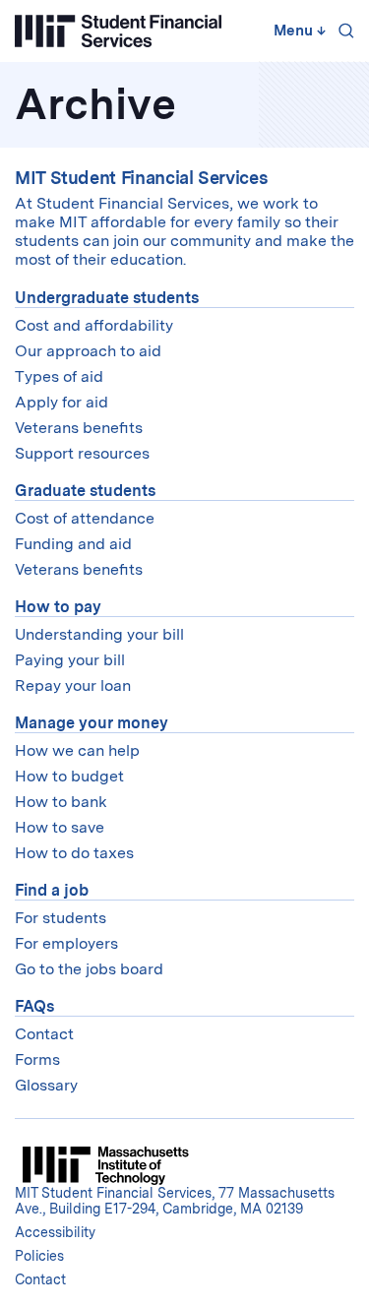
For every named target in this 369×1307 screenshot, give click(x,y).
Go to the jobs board (89, 969)
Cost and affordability (94, 325)
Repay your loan (73, 685)
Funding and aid (73, 543)
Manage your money (91, 723)
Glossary (46, 1085)
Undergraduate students (107, 297)
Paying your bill (70, 660)
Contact (44, 1034)
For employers (66, 943)
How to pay (58, 606)
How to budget (69, 776)
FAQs (34, 1006)
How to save (59, 827)
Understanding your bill (99, 634)
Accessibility (55, 1232)
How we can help (77, 750)
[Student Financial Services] (118, 31)
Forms (37, 1059)
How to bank (61, 801)
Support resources (82, 453)
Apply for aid (61, 402)
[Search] (342, 30)
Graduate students (85, 490)
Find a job (52, 890)
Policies (39, 1256)
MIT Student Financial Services (141, 177)
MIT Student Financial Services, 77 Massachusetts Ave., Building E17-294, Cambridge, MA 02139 (175, 1200)
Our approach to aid (88, 351)
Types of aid (59, 376)
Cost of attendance (84, 518)
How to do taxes (74, 852)
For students (60, 917)
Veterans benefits (79, 427)
